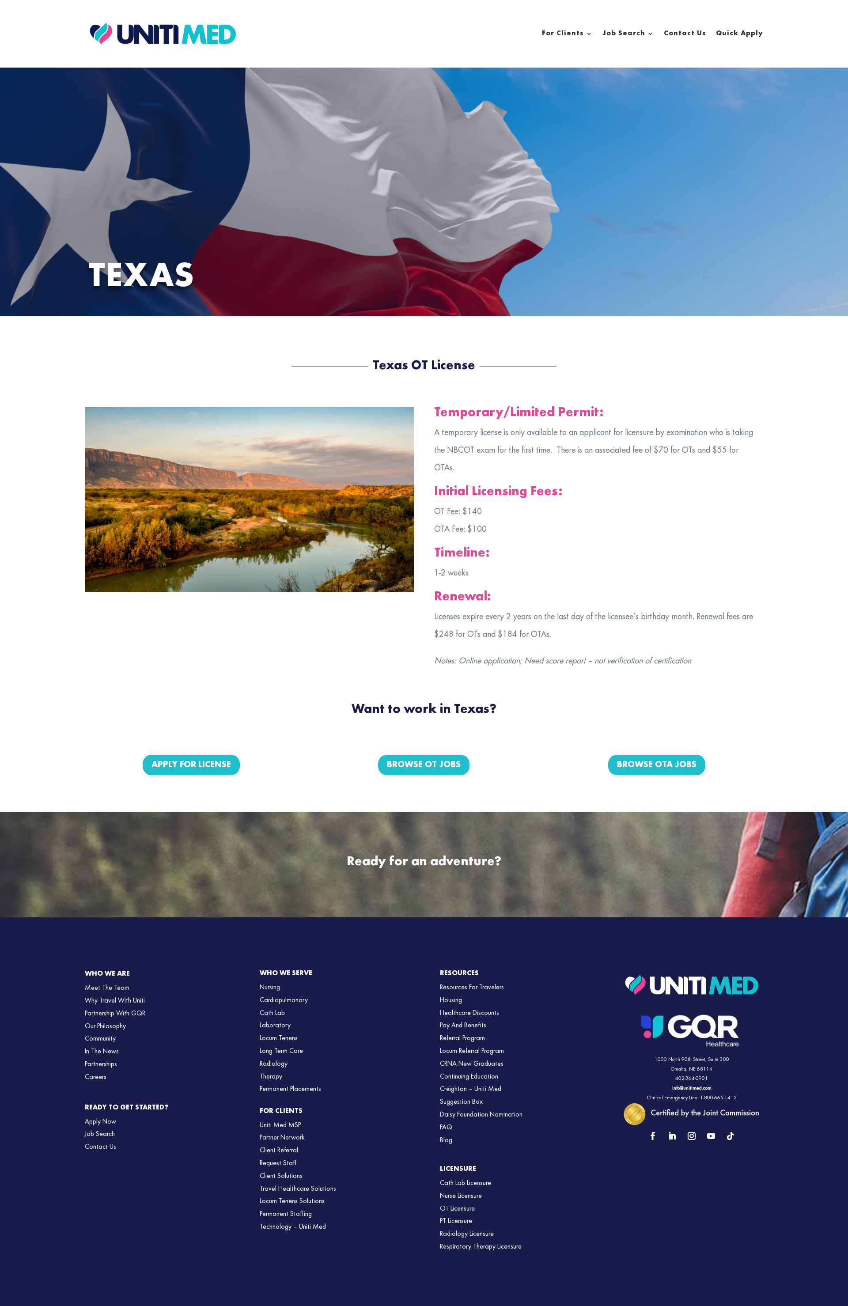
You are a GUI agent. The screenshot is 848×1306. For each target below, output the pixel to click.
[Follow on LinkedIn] (672, 1136)
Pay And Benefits (463, 1025)
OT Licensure (457, 1208)
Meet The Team (107, 988)
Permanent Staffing (286, 1214)
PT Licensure (456, 1221)
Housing (451, 1000)
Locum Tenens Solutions (292, 1201)
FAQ (446, 1127)
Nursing (270, 987)
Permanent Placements (290, 1089)
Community (100, 1038)
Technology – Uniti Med (293, 1226)
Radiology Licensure (467, 1234)
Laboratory (275, 1025)
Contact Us (685, 33)
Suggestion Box (461, 1101)
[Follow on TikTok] (730, 1136)
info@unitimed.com (692, 1088)
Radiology (274, 1064)
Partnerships (101, 1064)
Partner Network (282, 1137)
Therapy (271, 1076)
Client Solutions (281, 1176)
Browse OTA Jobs (657, 765)
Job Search (623, 33)
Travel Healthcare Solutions (298, 1188)
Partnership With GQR (115, 1013)
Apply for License (191, 765)
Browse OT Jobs (424, 765)
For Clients (563, 33)
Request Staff (278, 1163)
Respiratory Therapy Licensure (481, 1246)
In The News (102, 1051)
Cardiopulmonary (284, 1000)
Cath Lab (272, 1013)
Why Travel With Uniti (115, 1000)
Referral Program (462, 1038)
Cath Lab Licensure (465, 1183)
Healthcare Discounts (469, 1013)
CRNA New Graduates (472, 1064)
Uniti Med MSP (280, 1125)
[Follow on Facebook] (653, 1136)
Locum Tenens (279, 1038)
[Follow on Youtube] (711, 1136)
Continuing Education (469, 1076)
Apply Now (100, 1121)
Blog (446, 1140)
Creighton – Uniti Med (470, 1089)
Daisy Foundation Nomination (481, 1114)
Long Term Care (281, 1051)
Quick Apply (739, 33)
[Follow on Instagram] (692, 1136)
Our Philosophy (105, 1026)
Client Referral (279, 1150)
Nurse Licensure (461, 1196)
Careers (95, 1077)
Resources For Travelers (472, 987)
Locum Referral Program (472, 1051)
